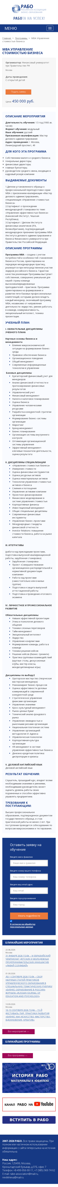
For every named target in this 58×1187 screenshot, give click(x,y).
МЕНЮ (11, 28)
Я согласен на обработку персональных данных (22, 925)
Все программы (16, 1055)
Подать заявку (18, 91)
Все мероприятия (17, 1031)
